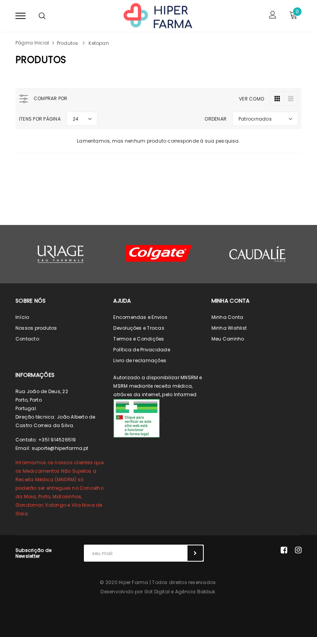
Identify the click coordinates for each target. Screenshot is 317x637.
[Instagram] (298, 550)
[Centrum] (159, 253)
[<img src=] (136, 417)
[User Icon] (272, 15)
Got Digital (157, 591)
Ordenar (216, 119)
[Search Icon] (42, 15)
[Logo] (157, 15)
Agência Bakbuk (195, 591)
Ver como (251, 98)
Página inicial (32, 42)
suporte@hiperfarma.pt (60, 448)
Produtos (67, 43)
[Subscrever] (195, 553)
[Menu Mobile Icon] (20, 15)
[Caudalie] (257, 254)
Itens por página (40, 119)
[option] (61, 254)
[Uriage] (60, 254)
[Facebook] (284, 550)
